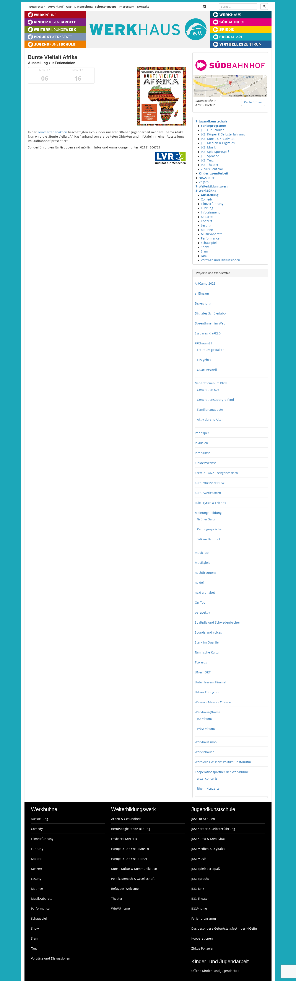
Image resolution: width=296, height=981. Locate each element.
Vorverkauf (55, 6)
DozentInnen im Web (210, 323)
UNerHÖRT (203, 672)
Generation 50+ (208, 390)
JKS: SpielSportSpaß (215, 152)
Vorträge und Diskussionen (220, 260)
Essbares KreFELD (208, 333)
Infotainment (210, 212)
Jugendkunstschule (213, 121)
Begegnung (203, 303)
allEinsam (202, 293)
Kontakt (143, 6)
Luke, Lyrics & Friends (210, 503)
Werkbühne (207, 191)
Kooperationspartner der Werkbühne (222, 772)
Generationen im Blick (211, 383)
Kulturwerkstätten (208, 493)
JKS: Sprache (210, 156)
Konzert (206, 221)
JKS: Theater (209, 165)
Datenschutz (83, 6)
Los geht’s (204, 360)
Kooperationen (202, 938)
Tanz (204, 256)
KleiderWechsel (206, 463)
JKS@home (205, 719)
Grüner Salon (206, 519)
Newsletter (37, 6)
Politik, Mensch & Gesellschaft (133, 879)
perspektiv (202, 612)
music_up (202, 553)
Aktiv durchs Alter (210, 419)
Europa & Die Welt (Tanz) (129, 859)
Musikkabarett (211, 234)
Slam (204, 251)
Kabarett (207, 217)
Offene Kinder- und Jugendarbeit (215, 971)
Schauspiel (209, 243)
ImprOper (202, 433)
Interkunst (202, 453)
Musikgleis (202, 563)
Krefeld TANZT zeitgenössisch (216, 473)
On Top (200, 602)
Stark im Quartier (207, 642)
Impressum (127, 6)
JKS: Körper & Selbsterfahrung (223, 134)
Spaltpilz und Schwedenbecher (217, 622)
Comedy (207, 199)
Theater (116, 898)
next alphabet (205, 592)
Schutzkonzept (105, 6)
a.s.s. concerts (207, 778)
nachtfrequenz (205, 572)
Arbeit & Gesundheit (126, 819)
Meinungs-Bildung (208, 513)
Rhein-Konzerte (208, 788)
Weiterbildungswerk (213, 186)
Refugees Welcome (125, 888)
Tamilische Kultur (207, 652)
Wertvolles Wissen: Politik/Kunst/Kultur (223, 762)
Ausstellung (209, 195)
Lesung (206, 225)
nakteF (199, 582)
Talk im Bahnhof (208, 539)
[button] (196, 121)
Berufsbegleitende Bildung (130, 829)
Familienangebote (210, 409)
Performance (210, 238)
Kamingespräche (209, 529)
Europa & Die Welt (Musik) (130, 849)
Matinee (207, 230)
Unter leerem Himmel (210, 682)
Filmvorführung (212, 204)
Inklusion (201, 443)
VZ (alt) (203, 182)
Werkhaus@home (207, 712)
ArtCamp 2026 (205, 283)
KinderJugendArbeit (213, 173)
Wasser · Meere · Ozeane (213, 702)
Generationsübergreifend (215, 400)
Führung (207, 208)
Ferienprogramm (213, 126)
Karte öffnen (253, 102)
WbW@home (206, 729)
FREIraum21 (203, 343)
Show (205, 247)
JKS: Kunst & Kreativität (217, 139)
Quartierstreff (207, 370)
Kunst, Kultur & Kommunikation (134, 869)
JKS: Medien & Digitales (218, 143)
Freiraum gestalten (210, 350)
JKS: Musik (208, 147)
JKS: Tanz (207, 160)
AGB (69, 6)
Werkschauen (205, 752)
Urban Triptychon (207, 692)
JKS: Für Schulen (212, 130)
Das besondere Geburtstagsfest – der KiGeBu (224, 928)
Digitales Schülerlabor (211, 313)
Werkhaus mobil (206, 742)
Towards (201, 662)
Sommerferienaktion (52, 132)
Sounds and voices (208, 632)
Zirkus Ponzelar (212, 169)
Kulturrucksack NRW (209, 483)
